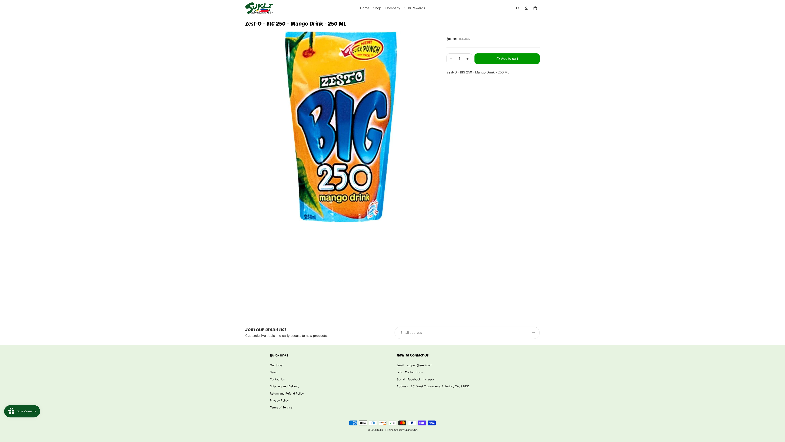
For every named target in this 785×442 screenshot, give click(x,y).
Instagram (429, 379)
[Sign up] (533, 332)
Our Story (276, 365)
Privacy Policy (279, 400)
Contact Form (414, 372)
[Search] (517, 8)
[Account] (526, 8)
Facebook (414, 379)
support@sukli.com (419, 365)
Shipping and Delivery (284, 386)
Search (274, 372)
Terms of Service (281, 407)
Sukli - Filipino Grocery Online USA (397, 429)
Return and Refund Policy (287, 393)
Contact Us (277, 379)
